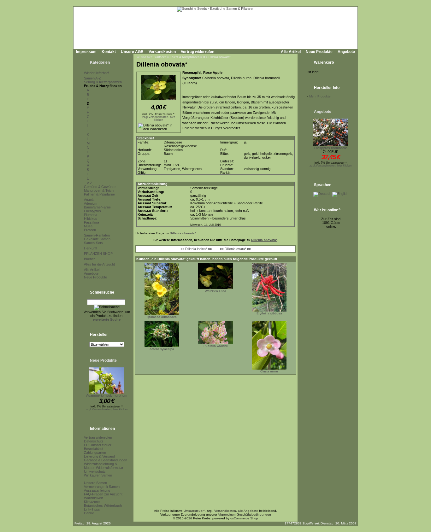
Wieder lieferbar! (96, 73)
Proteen (90, 230)
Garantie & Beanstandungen (105, 460)
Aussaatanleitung (97, 490)
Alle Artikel (291, 52)
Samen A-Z (92, 78)
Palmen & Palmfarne (99, 194)
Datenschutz (93, 441)
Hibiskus (90, 218)
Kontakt (109, 52)
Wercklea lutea (215, 291)
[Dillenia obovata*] (158, 100)
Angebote (346, 52)
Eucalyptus (92, 211)
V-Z (89, 183)
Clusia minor (269, 371)
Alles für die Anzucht (99, 264)
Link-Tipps (92, 509)
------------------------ (99, 479)
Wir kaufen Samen (98, 475)
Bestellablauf (93, 449)
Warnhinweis (93, 498)
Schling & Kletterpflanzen (103, 82)
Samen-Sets (93, 243)
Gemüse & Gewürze (99, 187)
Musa (88, 226)
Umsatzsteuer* (194, 510)
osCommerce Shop (244, 518)
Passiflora (91, 222)
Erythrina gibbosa (269, 313)
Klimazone (92, 502)
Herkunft (90, 248)
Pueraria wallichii (215, 346)
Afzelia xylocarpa (162, 349)
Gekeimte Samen (97, 239)
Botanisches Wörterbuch (103, 505)
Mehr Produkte (320, 96)
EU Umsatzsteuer (97, 445)
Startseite (160, 57)
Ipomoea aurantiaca (162, 317)
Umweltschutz (95, 471)
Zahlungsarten (95, 452)
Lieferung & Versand (99, 456)
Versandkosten (162, 52)
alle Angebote (248, 510)
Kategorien (100, 62)
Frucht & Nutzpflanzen (103, 86)
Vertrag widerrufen (197, 52)
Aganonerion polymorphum (106, 395)
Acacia (89, 200)
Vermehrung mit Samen (102, 486)
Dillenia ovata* (235, 249)
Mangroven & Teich (99, 190)
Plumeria (90, 215)
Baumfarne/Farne (97, 207)
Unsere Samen (95, 483)
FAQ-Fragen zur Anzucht (103, 494)
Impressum (86, 52)
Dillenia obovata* (220, 57)
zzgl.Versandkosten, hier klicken (107, 409)
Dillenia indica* (196, 249)
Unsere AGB (132, 52)
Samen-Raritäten (97, 235)
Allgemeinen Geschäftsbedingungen (244, 514)
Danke (89, 513)
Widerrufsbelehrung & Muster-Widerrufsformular (103, 466)
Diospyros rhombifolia (330, 148)
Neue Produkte (319, 52)
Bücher (89, 259)
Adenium (90, 203)
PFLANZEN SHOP (98, 253)
